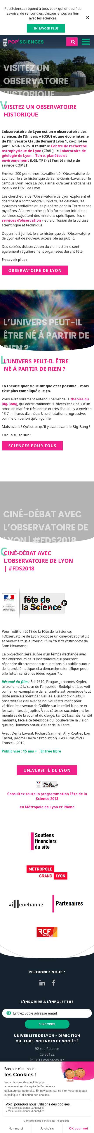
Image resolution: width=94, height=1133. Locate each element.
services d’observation (21, 220)
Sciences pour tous (32, 445)
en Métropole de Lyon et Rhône (47, 807)
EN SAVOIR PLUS (46, 28)
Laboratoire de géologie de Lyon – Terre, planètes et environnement (44, 155)
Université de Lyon (47, 770)
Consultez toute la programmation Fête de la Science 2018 (47, 796)
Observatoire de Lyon (35, 270)
